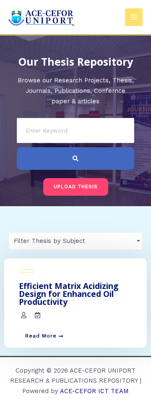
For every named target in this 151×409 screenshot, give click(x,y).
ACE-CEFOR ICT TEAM (94, 391)
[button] (75, 187)
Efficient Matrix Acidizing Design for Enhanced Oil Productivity (68, 294)
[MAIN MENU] (134, 17)
